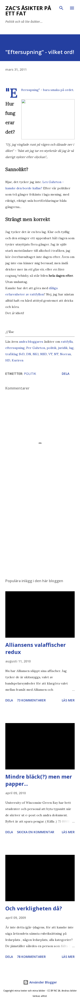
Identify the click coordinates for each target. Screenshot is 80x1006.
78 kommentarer (31, 956)
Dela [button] (65, 373)
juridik (63, 348)
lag (71, 348)
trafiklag (11, 354)
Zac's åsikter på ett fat (28, 10)
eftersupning (15, 348)
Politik (30, 373)
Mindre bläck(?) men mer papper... (38, 780)
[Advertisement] (40, 536)
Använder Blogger (42, 982)
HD (7, 360)
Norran (65, 354)
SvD (22, 354)
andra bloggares (31, 342)
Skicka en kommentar (35, 832)
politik (51, 348)
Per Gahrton (35, 348)
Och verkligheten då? (33, 908)
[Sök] (61, 8)
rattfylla (67, 342)
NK (35, 354)
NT (56, 354)
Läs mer (68, 700)
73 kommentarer (31, 700)
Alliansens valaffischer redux (35, 648)
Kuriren (17, 360)
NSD (43, 354)
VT (50, 354)
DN (28, 354)
